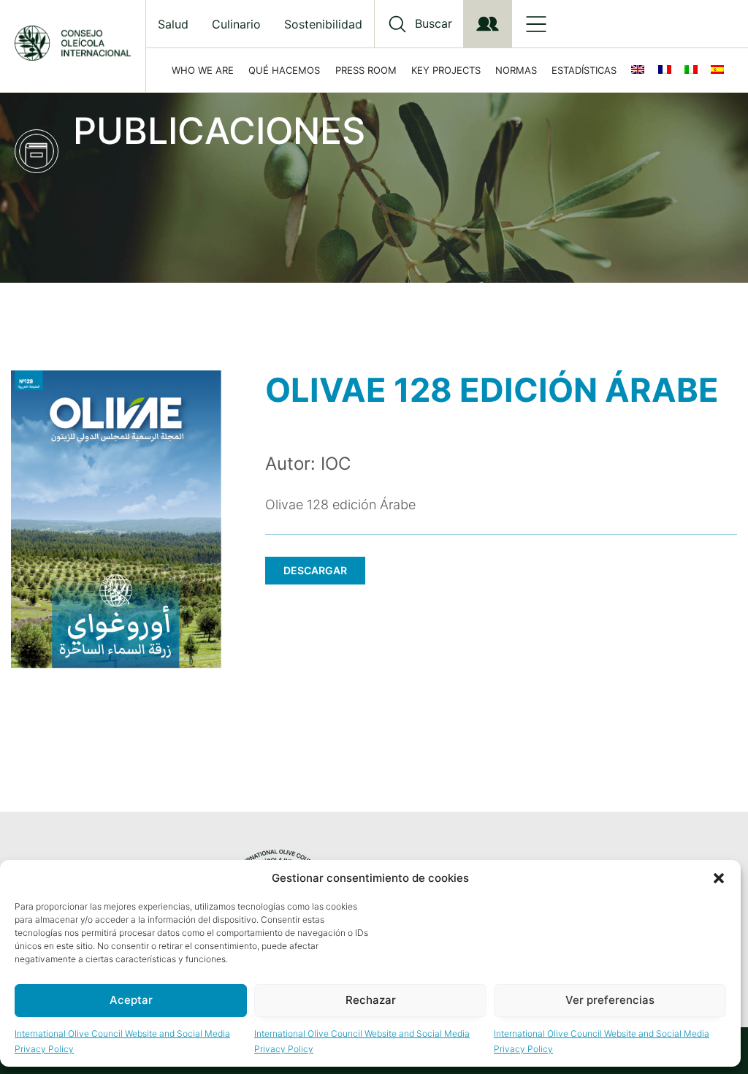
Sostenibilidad (323, 24)
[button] (718, 878)
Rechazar (371, 1000)
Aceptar (131, 1000)
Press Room (366, 70)
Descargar (315, 570)
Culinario (236, 24)
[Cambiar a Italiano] (693, 70)
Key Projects (446, 70)
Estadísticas (584, 70)
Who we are (203, 70)
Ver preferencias (609, 1000)
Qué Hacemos (284, 70)
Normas (516, 70)
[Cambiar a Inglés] (640, 70)
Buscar (433, 24)
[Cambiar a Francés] (667, 70)
